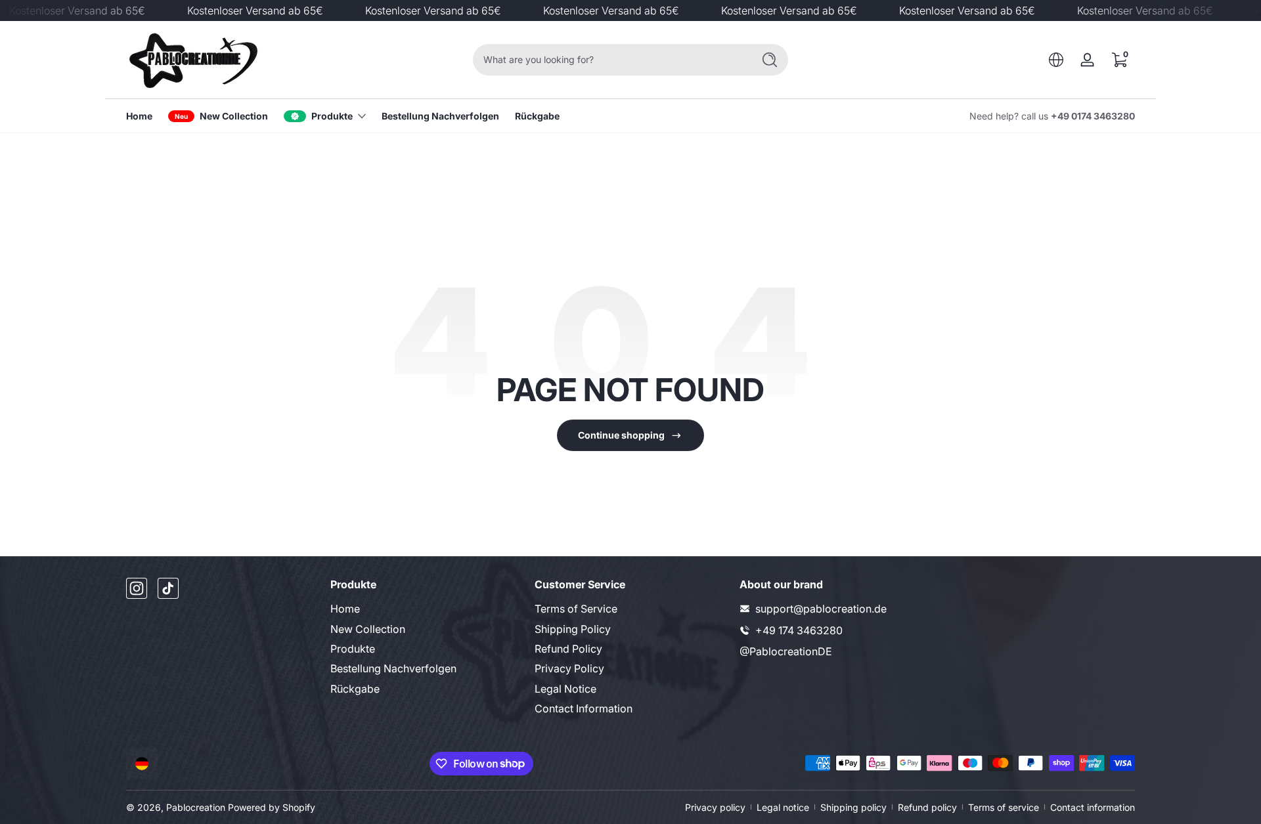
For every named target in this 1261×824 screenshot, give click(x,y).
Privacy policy (715, 807)
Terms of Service (576, 608)
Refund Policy (568, 648)
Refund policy (927, 807)
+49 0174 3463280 (1093, 115)
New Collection (367, 629)
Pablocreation (195, 807)
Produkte (332, 115)
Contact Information (583, 708)
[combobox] (609, 60)
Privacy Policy (569, 668)
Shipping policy (853, 807)
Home (345, 608)
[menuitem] (425, 608)
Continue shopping (621, 435)
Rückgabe (355, 688)
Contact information (1092, 807)
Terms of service (1003, 807)
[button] (1056, 60)
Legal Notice (565, 688)
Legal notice (783, 807)
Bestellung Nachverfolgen (393, 668)
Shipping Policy (573, 629)
